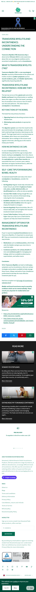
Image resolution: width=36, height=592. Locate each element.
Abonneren (8, 534)
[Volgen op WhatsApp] (7, 570)
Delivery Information (8, 496)
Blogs (3, 490)
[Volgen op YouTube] (27, 567)
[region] (18, 436)
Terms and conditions (8, 493)
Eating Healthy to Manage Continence (18, 403)
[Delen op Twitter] (14, 335)
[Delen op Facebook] (6, 335)
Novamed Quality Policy (9, 512)
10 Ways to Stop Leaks (11, 367)
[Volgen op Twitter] (7, 567)
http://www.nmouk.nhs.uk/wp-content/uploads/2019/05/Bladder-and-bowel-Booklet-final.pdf (19, 321)
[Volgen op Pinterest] (22, 567)
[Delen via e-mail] (30, 335)
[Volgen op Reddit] (12, 570)
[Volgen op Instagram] (12, 567)
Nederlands (28, 575)
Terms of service (7, 505)
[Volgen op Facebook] (3, 567)
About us (4, 487)
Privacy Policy (6, 499)
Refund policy (6, 509)
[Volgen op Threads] (17, 567)
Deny (15, 588)
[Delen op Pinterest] (22, 335)
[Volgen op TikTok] (31, 567)
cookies (15, 581)
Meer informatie (7, 381)
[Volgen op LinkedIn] (3, 570)
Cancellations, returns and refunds (13, 502)
